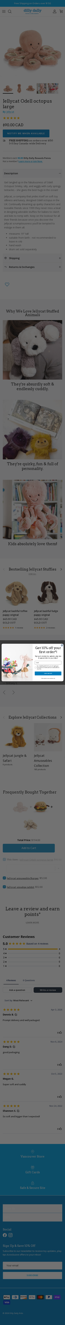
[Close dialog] (62, 645)
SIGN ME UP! (48, 673)
